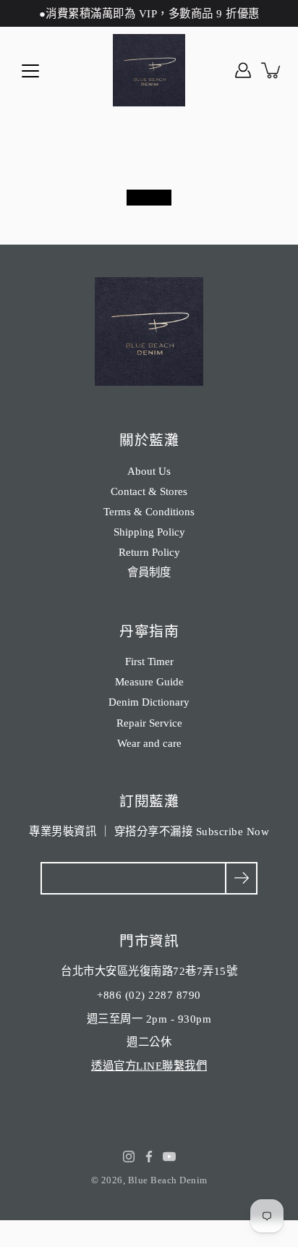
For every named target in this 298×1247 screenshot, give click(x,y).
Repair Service (149, 723)
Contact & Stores (149, 491)
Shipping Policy (149, 531)
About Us (149, 471)
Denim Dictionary (149, 702)
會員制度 (149, 572)
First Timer (149, 661)
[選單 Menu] (30, 71)
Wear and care (149, 743)
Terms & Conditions (149, 511)
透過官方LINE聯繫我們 (149, 1066)
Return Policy (149, 552)
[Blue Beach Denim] (149, 70)
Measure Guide (149, 681)
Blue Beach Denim (168, 1180)
